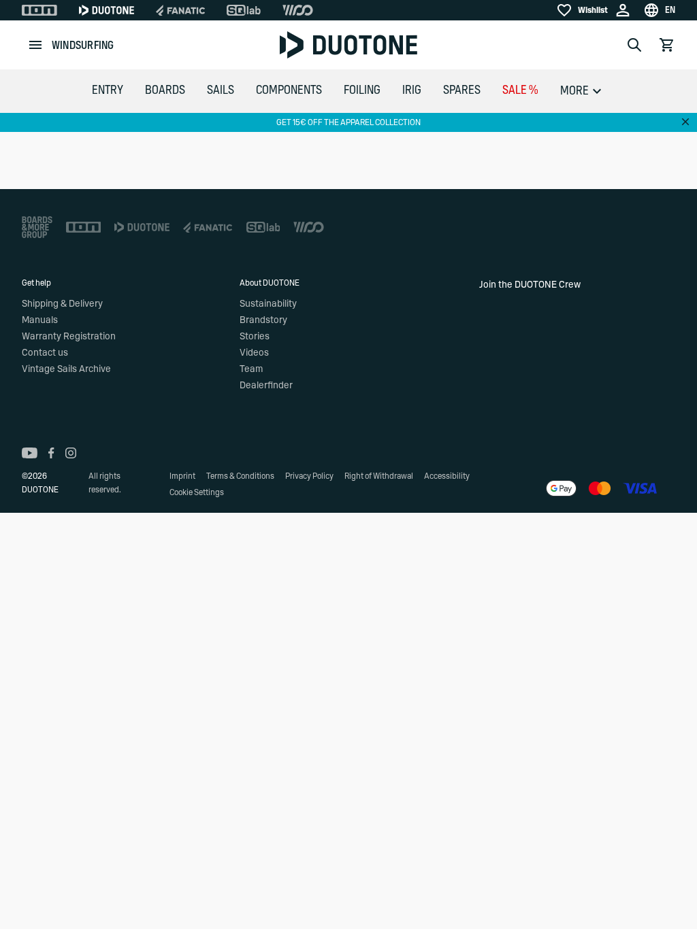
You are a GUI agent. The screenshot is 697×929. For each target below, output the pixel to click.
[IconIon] (39, 10)
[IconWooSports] (297, 10)
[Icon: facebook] (51, 452)
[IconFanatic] (180, 10)
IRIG (411, 90)
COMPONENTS (289, 90)
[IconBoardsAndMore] (37, 227)
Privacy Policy (309, 476)
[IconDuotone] (106, 10)
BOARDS (165, 90)
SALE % (520, 90)
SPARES (462, 90)
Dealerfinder (266, 385)
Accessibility (447, 476)
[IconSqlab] (244, 10)
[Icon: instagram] (70, 452)
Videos (254, 353)
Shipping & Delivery (62, 304)
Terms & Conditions (240, 476)
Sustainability (268, 304)
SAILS (220, 90)
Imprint (182, 476)
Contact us (45, 353)
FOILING (362, 90)
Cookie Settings (196, 492)
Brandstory (263, 320)
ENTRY (107, 90)
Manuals (40, 320)
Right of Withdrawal (378, 476)
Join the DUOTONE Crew (530, 285)
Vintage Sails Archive (66, 369)
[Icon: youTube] (29, 452)
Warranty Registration (69, 336)
